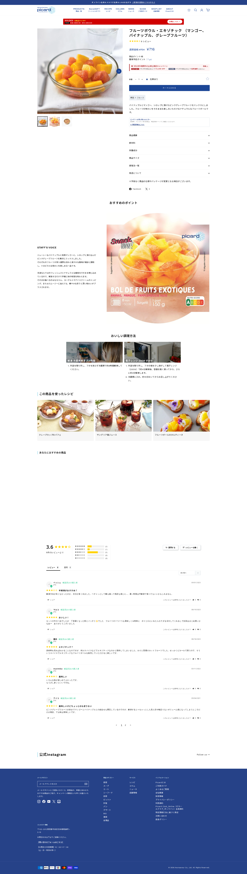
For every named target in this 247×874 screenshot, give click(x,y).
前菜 (105, 796)
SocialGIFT (94, 10)
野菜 (132, 98)
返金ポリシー (161, 819)
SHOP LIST (156, 10)
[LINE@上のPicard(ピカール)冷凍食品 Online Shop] (58, 801)
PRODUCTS (78, 10)
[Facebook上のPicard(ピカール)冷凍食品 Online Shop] (43, 801)
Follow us (203, 754)
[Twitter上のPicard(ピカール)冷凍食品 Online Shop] (53, 801)
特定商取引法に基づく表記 (167, 812)
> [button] (130, 725)
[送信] (86, 784)
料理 (105, 803)
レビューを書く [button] (192, 547)
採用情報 (159, 796)
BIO (105, 813)
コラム (132, 786)
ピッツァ (107, 800)
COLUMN (120, 10)
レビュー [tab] (51, 567)
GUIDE (142, 10)
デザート (107, 810)
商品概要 (133, 135)
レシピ (132, 782)
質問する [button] (171, 547)
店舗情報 (133, 793)
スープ (106, 786)
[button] (194, 600)
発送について (135, 173)
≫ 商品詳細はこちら (137, 124)
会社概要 (159, 793)
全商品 (106, 820)
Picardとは (161, 782)
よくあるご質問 (162, 789)
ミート (106, 789)
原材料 (132, 143)
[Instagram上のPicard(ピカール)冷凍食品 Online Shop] (38, 801)
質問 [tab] (66, 567)
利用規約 (159, 803)
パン (105, 807)
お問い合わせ (161, 816)
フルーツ (140, 98)
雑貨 (105, 817)
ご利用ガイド (161, 786)
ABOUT (170, 10)
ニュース (133, 789)
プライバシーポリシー (165, 800)
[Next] (118, 71)
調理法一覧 (134, 166)
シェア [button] (52, 600)
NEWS (131, 10)
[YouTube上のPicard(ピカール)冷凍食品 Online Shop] (48, 801)
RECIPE (108, 10)
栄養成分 (133, 150)
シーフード (108, 793)
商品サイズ (134, 158)
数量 (131, 79)
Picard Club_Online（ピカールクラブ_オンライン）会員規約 (169, 807)
